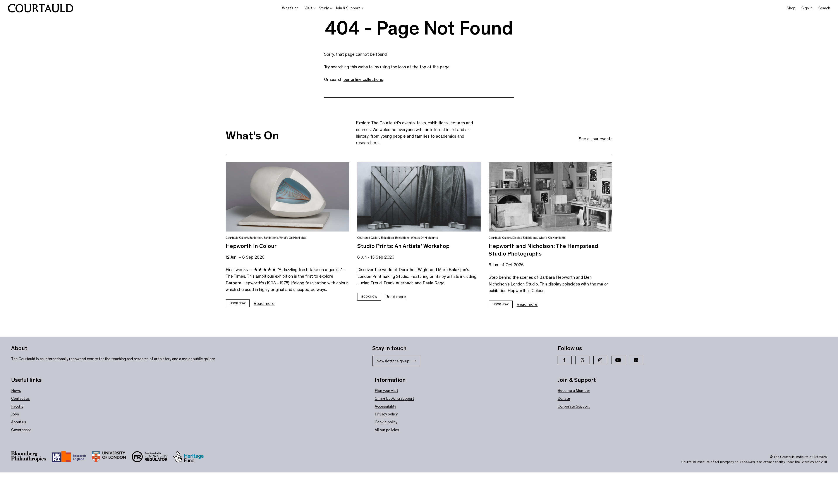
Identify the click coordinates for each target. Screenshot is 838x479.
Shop (791, 8)
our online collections (363, 79)
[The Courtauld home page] (40, 8)
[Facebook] (565, 360)
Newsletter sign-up (392, 361)
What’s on (290, 8)
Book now (238, 303)
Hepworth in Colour (251, 245)
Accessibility (385, 406)
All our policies (387, 429)
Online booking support (394, 398)
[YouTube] (618, 360)
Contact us (20, 398)
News (16, 390)
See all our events (595, 138)
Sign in (806, 8)
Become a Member (574, 390)
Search (824, 8)
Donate (564, 398)
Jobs (15, 414)
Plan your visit (386, 390)
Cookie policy (386, 422)
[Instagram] (600, 360)
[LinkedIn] (636, 360)
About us (18, 422)
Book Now (369, 297)
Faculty (17, 406)
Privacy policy (386, 414)
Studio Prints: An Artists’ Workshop (403, 245)
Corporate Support (574, 406)
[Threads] (582, 360)
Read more (264, 303)
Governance (21, 429)
